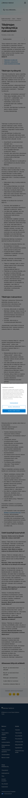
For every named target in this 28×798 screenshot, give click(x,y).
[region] (14, 399)
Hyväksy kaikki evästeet (14, 410)
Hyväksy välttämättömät (14, 406)
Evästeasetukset (14, 402)
